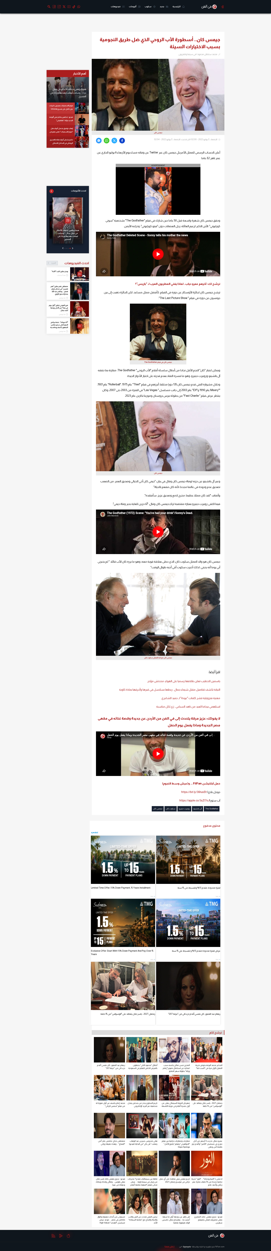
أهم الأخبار (79, 73)
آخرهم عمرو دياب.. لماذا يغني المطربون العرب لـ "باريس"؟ (170, 283)
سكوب (148, 6)
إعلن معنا (169, 1246)
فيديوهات (116, 6)
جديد (162, 6)
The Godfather (211, 809)
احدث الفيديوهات (70, 263)
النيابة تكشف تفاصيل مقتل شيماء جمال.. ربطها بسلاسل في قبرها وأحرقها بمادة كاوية (169, 689)
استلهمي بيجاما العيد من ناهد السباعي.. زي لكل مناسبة (188, 706)
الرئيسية (176, 6)
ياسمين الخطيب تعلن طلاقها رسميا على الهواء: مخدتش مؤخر (183, 681)
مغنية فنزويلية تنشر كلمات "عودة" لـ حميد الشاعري (190, 698)
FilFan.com (219, 1246)
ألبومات (133, 6)
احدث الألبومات (78, 191)
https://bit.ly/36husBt (194, 792)
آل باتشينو (197, 809)
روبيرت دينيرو (184, 809)
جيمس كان (157, 809)
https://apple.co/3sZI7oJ (194, 800)
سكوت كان (170, 809)
